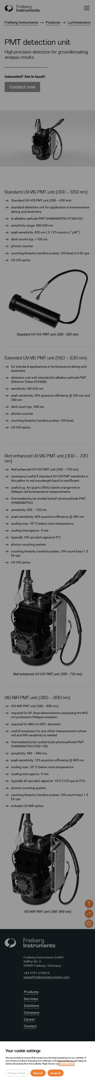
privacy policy (66, 1063)
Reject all (38, 1073)
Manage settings (17, 1073)
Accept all (55, 1073)
